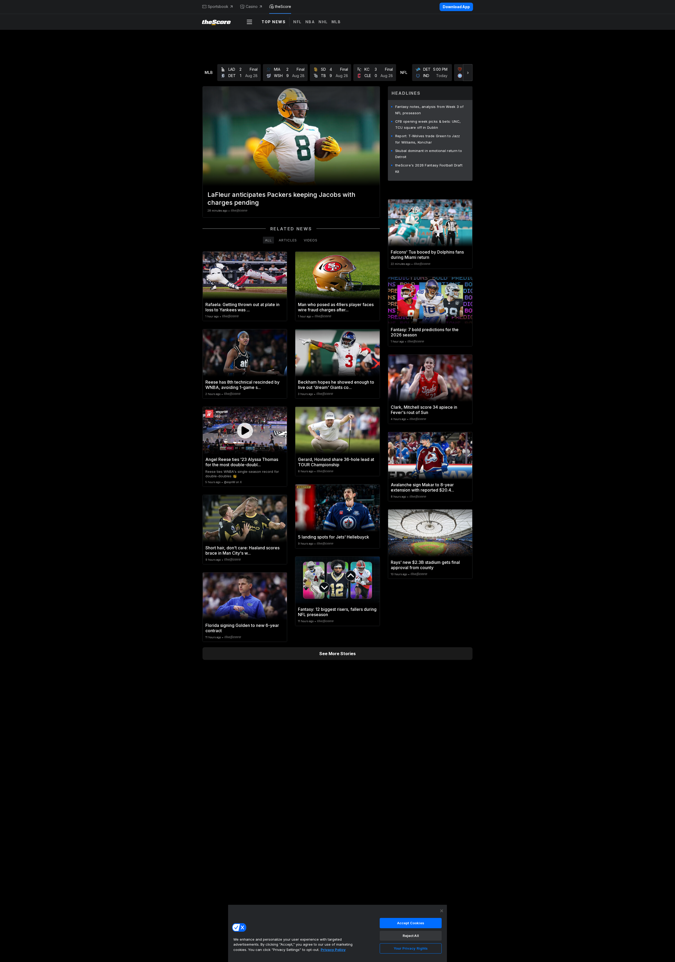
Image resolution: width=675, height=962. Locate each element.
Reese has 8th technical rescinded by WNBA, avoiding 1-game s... (242, 384)
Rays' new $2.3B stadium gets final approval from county (425, 565)
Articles (288, 240)
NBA (310, 22)
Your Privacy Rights (411, 948)
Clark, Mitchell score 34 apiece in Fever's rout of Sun (424, 409)
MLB (336, 22)
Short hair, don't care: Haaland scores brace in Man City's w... (242, 550)
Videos (310, 240)
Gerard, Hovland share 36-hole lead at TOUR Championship (336, 462)
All (268, 240)
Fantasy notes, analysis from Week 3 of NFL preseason (429, 109)
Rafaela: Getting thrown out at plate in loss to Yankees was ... (242, 307)
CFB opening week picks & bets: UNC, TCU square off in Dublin (428, 124)
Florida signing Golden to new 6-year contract (242, 628)
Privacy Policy (333, 949)
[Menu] (249, 22)
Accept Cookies (411, 923)
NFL (297, 22)
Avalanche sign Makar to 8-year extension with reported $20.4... (422, 487)
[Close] (441, 910)
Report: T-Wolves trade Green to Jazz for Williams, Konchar (427, 139)
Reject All (411, 936)
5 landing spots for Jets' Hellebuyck (333, 537)
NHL (323, 22)
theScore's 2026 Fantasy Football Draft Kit (428, 168)
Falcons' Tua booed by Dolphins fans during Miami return (427, 254)
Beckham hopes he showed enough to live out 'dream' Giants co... (336, 384)
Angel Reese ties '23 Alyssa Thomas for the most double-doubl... (241, 462)
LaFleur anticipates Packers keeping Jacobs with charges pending (281, 198)
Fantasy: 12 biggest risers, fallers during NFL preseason (337, 612)
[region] (337, 933)
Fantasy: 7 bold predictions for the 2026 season (425, 332)
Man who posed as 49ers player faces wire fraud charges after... (336, 307)
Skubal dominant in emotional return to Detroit (428, 154)
